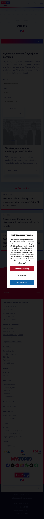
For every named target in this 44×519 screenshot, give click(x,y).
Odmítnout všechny (22, 268)
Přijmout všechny (21, 282)
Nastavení (22, 275)
